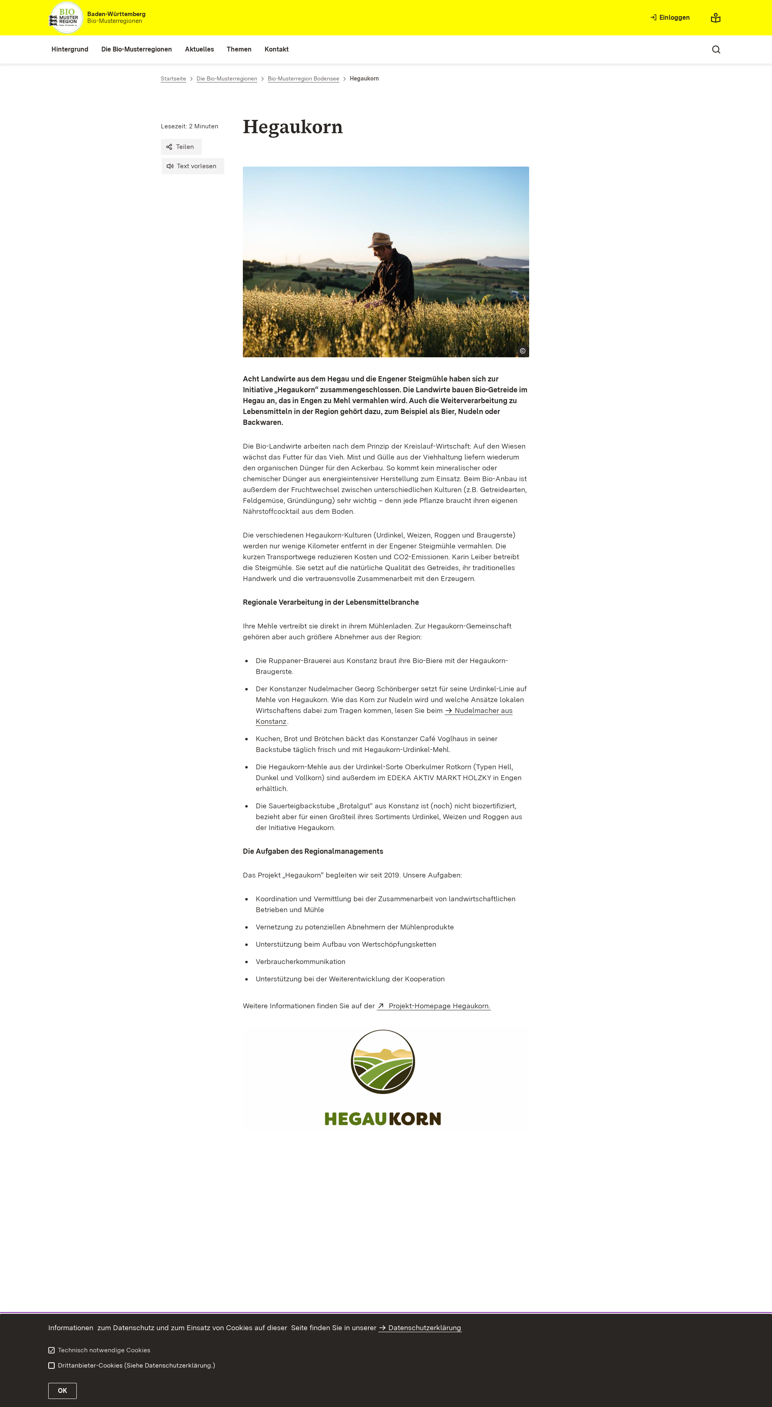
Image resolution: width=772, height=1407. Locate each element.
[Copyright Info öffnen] (523, 351)
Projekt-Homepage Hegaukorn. (439, 1005)
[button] (181, 147)
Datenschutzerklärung (424, 1327)
